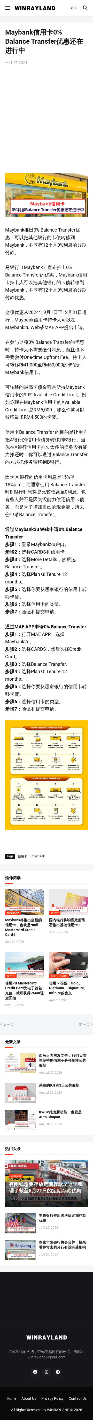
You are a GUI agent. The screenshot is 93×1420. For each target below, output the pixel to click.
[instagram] (46, 1372)
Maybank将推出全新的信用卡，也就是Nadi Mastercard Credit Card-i (23, 927)
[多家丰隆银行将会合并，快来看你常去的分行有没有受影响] (20, 1250)
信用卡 (22, 856)
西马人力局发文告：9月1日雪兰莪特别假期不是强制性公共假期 (63, 1060)
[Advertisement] (46, 120)
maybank (38, 856)
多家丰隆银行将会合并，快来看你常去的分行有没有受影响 (62, 1244)
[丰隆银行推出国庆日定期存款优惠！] (20, 1223)
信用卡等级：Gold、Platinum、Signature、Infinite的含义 (68, 988)
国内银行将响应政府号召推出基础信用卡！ (67, 922)
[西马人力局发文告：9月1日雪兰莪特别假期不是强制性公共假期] (20, 1063)
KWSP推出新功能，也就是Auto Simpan (60, 1114)
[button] (7, 8)
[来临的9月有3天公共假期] (20, 1093)
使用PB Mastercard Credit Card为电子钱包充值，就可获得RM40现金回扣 (24, 990)
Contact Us (78, 1398)
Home (11, 1398)
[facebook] (35, 1372)
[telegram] (57, 1372)
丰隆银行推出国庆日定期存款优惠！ (62, 1217)
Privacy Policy (52, 1398)
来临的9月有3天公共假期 (59, 1085)
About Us (28, 1398)
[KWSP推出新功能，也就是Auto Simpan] (20, 1120)
